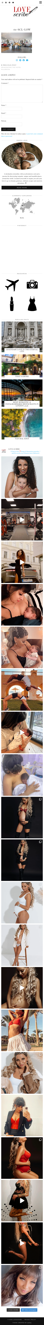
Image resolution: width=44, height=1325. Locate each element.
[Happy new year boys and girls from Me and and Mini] (22, 945)
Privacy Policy (30, 1319)
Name (3, 105)
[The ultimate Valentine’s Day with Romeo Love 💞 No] (22, 647)
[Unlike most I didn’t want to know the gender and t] (22, 860)
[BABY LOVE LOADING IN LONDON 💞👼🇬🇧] (22, 1285)
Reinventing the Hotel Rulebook (11, 67)
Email (3, 113)
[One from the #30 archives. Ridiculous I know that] (22, 1243)
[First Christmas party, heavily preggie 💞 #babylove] (22, 1115)
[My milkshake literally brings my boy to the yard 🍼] (22, 519)
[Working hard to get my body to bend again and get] (22, 690)
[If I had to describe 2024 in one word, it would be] (22, 1030)
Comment (5, 83)
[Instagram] (2, 2)
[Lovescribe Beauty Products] (11, 311)
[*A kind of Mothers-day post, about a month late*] (22, 605)
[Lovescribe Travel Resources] (11, 291)
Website (3, 121)
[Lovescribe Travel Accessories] (32, 291)
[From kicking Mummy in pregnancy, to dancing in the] (22, 732)
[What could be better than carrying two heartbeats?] (22, 817)
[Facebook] (9, 2)
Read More (22, 187)
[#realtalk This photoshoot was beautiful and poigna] (22, 902)
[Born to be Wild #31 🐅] (22, 1200)
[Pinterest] (6, 2)
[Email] (13, 2)
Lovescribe (17, 1319)
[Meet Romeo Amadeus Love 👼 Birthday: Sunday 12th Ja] (22, 775)
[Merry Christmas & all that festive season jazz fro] (22, 1073)
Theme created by (22, 1322)
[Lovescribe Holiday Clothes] (32, 311)
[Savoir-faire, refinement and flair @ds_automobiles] (22, 562)
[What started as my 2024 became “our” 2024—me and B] (22, 988)
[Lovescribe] (22, 12)
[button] (41, 2)
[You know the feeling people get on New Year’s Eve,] (22, 477)
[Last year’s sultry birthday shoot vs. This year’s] (22, 1158)
